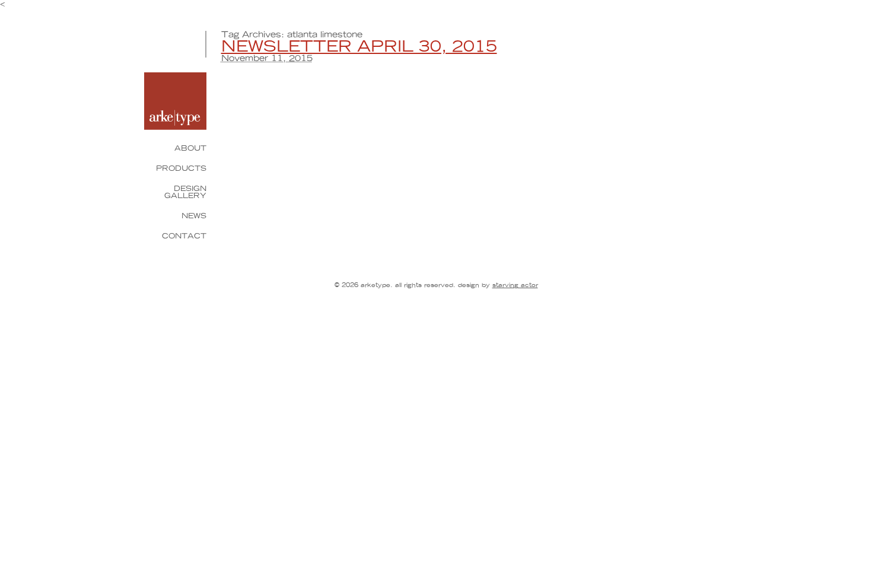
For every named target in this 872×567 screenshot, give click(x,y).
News (194, 215)
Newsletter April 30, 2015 (359, 47)
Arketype (175, 101)
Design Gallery (185, 192)
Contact (184, 236)
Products (181, 168)
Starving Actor (515, 285)
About (190, 148)
